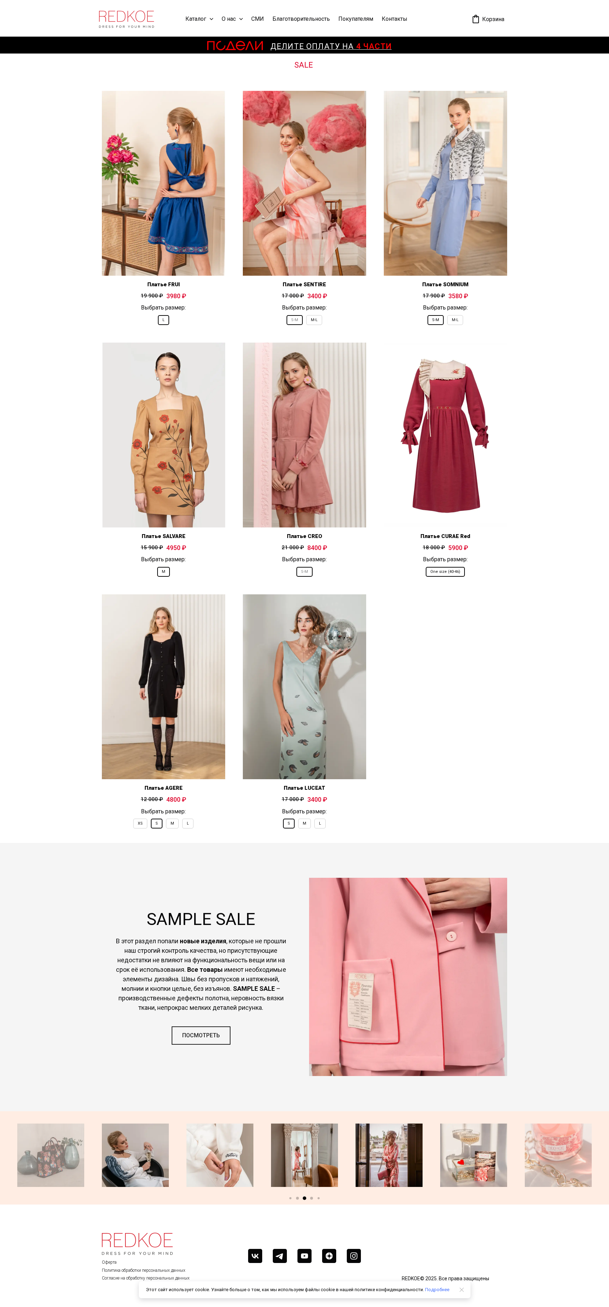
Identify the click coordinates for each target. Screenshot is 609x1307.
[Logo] (126, 19)
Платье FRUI (163, 284)
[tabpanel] (304, 459)
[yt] (304, 1256)
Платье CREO (304, 536)
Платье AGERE (163, 788)
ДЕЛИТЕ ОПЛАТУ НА (331, 46)
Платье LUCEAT (304, 788)
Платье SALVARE (163, 536)
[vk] (255, 1256)
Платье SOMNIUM (445, 284)
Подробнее (437, 1289)
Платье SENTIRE (304, 284)
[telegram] (280, 1256)
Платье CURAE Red (445, 536)
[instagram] (354, 1256)
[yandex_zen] (329, 1256)
